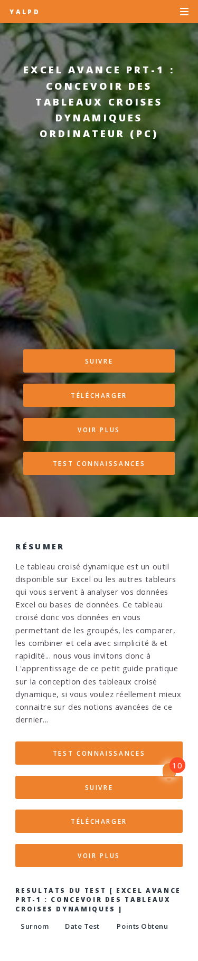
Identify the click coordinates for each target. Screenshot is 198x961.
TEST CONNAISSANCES (99, 463)
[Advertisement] (99, 250)
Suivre (99, 361)
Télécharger (99, 395)
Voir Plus (99, 429)
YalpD (25, 11)
